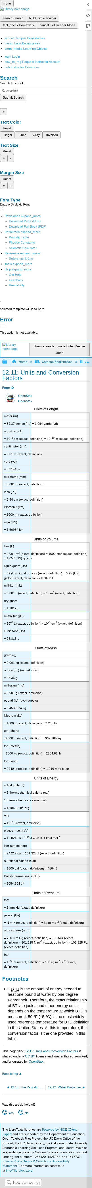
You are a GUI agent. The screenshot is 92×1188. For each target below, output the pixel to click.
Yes (10, 1113)
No (26, 1113)
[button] (16, 280)
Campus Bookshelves (57, 362)
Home (23, 362)
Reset (7, 128)
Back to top (10, 1073)
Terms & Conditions (37, 1161)
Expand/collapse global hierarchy (7, 362)
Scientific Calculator (23, 248)
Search (9, 1182)
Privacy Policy (12, 1161)
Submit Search (13, 97)
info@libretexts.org (19, 1170)
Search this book (12, 83)
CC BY (30, 1056)
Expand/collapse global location (87, 360)
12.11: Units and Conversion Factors (51, 1051)
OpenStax (25, 396)
